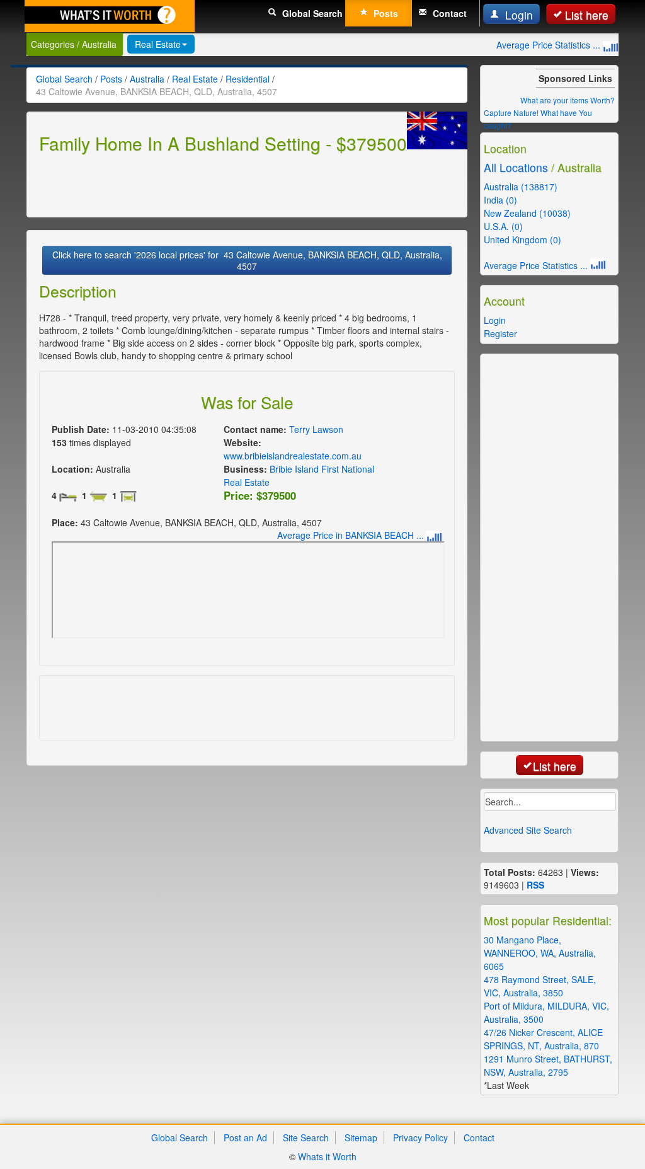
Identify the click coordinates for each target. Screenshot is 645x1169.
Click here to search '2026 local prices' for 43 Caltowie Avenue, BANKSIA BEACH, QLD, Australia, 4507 (247, 260)
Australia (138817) (520, 186)
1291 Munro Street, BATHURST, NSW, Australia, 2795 (548, 1065)
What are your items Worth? (567, 100)
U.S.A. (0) (503, 226)
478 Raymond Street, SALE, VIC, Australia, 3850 (540, 986)
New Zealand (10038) (527, 213)
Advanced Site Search (528, 830)
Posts (384, 13)
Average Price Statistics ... (549, 44)
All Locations (516, 167)
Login (517, 15)
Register (500, 333)
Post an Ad (245, 1137)
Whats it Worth (327, 1156)
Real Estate (158, 44)
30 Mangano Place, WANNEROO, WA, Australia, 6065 (540, 952)
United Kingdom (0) (522, 239)
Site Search (306, 1137)
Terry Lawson (316, 429)
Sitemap (361, 1137)
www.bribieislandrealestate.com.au (293, 455)
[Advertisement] (186, 183)
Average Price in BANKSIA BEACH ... (351, 535)
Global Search (311, 13)
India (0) (500, 199)
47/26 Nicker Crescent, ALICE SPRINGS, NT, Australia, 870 (543, 1039)
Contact (448, 13)
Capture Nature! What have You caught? (538, 118)
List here (586, 15)
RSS (535, 884)
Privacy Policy (420, 1137)
